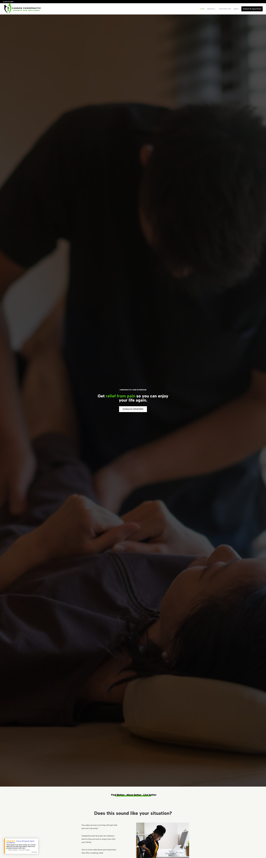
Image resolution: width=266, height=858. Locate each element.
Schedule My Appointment (133, 409)
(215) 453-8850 (9, 1)
